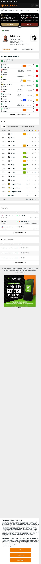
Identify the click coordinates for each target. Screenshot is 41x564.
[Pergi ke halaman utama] (10, 5)
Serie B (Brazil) (8, 60)
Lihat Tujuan (20, 560)
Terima (20, 550)
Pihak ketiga (8, 536)
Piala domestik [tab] (13, 127)
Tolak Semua (20, 555)
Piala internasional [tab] (29, 127)
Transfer (16, 49)
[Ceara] (34, 39)
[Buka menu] (37, 5)
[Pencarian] (32, 5)
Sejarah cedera (27, 49)
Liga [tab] (3, 127)
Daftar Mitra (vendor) (8, 546)
